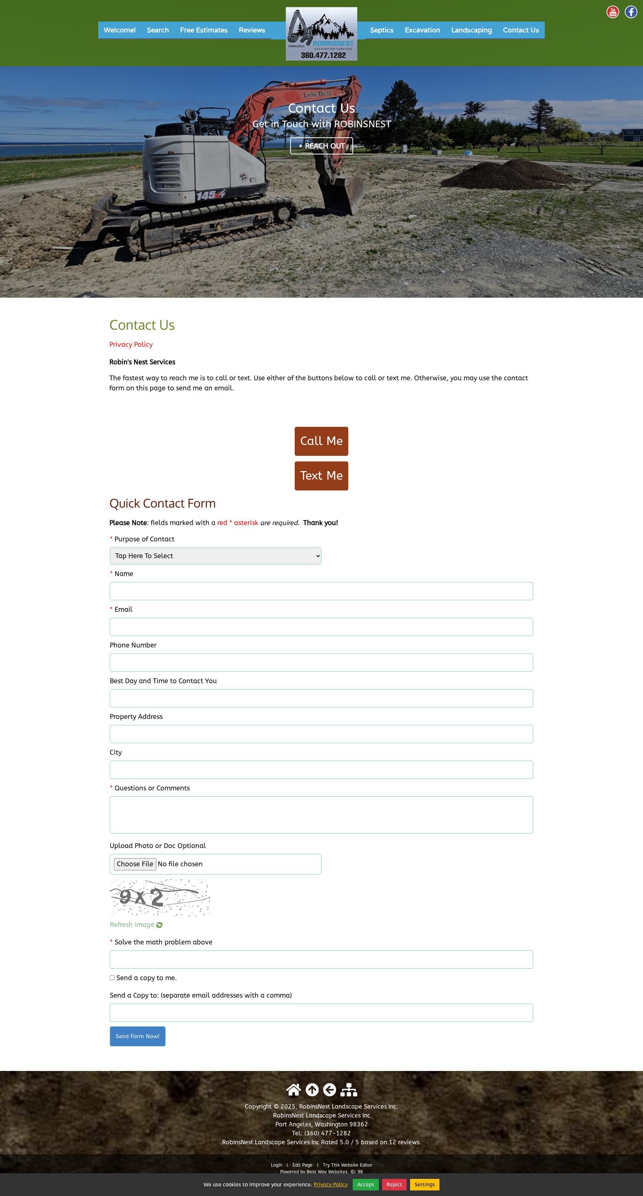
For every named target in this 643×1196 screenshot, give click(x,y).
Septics (382, 30)
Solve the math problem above (161, 942)
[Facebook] (631, 12)
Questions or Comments (150, 788)
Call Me (321, 441)
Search (158, 30)
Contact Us (521, 30)
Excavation (422, 30)
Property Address (136, 717)
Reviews (252, 30)
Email (121, 609)
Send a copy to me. (146, 978)
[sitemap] (348, 1090)
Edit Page (303, 1165)
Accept (365, 1184)
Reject (394, 1184)
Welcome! (120, 30)
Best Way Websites (327, 1171)
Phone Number (133, 645)
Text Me (321, 476)
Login (276, 1165)
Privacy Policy (131, 344)
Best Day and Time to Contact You (163, 681)
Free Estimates (204, 30)
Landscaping (471, 30)
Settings (425, 1184)
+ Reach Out (321, 146)
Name (121, 574)
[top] (312, 1090)
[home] (294, 1090)
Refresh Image (133, 925)
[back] (330, 1090)
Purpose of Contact (142, 539)
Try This (331, 1165)
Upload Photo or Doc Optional (158, 846)
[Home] (321, 36)
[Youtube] (613, 12)
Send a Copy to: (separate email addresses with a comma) (201, 995)
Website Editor (356, 1165)
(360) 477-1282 (327, 1133)
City (116, 752)
